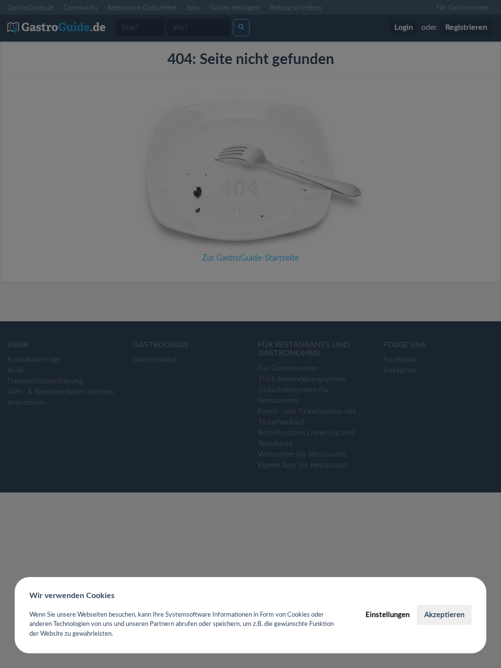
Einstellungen (387, 615)
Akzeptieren (444, 615)
